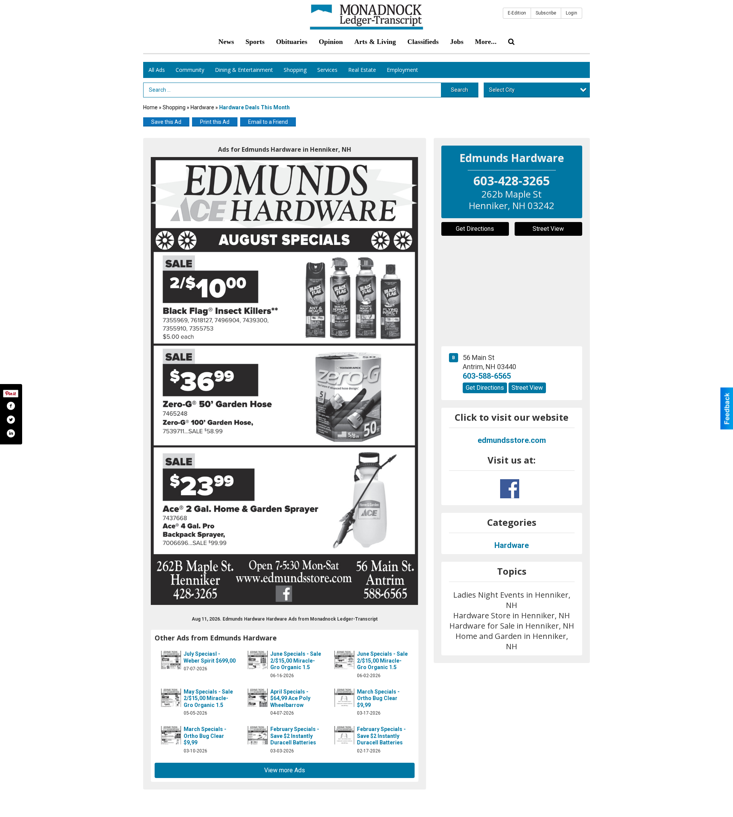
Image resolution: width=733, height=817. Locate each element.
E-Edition (517, 13)
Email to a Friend (268, 122)
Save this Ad (166, 122)
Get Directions (475, 228)
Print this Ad (214, 122)
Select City (502, 90)
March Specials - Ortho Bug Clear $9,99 (378, 698)
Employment (402, 69)
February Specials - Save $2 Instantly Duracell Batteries (294, 736)
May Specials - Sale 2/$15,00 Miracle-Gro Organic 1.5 (208, 698)
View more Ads (284, 770)
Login (571, 13)
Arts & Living (375, 41)
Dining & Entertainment (244, 69)
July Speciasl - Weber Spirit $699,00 (210, 657)
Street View (548, 228)
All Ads (157, 69)
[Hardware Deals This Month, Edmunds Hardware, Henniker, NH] (284, 381)
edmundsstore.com (512, 440)
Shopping (295, 69)
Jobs (456, 41)
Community (190, 69)
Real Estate (362, 69)
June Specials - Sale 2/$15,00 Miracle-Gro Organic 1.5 (295, 660)
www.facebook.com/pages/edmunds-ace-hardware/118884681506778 (509, 488)
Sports (255, 41)
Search (459, 90)
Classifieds (423, 41)
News (226, 41)
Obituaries (291, 41)
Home (150, 107)
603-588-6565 (487, 376)
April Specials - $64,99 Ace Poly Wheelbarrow (290, 698)
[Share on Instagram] (11, 433)
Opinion (331, 41)
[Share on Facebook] (11, 405)
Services (327, 69)
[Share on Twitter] (11, 419)
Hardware (202, 107)
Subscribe (546, 13)
